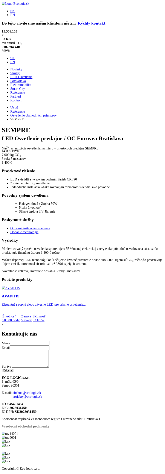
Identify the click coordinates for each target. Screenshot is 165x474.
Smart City (17, 88)
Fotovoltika (18, 81)
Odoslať (8, 370)
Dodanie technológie (24, 232)
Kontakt (15, 100)
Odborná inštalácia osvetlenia (30, 228)
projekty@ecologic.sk (27, 396)
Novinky (16, 69)
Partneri (15, 96)
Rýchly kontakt (91, 23)
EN (12, 15)
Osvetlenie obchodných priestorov (33, 115)
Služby (15, 73)
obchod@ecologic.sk (26, 393)
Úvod (14, 107)
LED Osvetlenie (21, 77)
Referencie (17, 92)
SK (12, 11)
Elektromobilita (20, 85)
